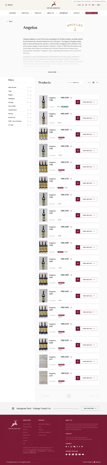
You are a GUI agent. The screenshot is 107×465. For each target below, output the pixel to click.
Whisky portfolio (27, 427)
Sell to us (25, 438)
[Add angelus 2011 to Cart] (78, 361)
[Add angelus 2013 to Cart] (78, 378)
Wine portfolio (27, 424)
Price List (25, 429)
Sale (24, 443)
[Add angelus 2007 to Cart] (78, 328)
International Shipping (44, 424)
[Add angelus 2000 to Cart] (78, 263)
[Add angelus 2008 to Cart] (78, 345)
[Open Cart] (86, 5)
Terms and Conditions (44, 432)
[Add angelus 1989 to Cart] (78, 134)
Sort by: (70, 82)
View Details (87, 102)
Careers (40, 429)
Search (10, 5)
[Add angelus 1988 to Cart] (78, 102)
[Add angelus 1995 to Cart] (78, 150)
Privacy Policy (42, 435)
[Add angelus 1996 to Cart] (78, 167)
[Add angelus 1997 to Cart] (78, 215)
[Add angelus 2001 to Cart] (78, 279)
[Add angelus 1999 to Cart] (78, 231)
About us (25, 432)
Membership (26, 435)
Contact (25, 440)
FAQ (39, 427)
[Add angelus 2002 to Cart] (78, 296)
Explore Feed (89, 408)
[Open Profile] (83, 5)
